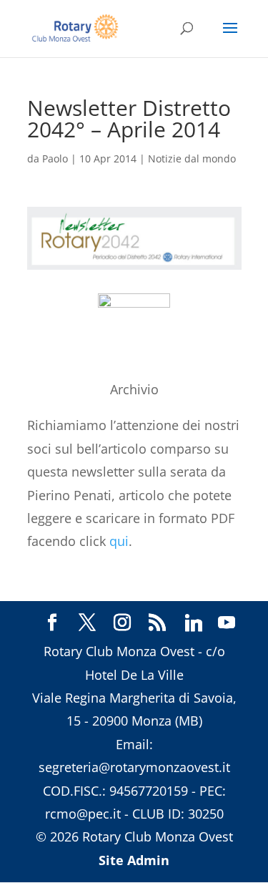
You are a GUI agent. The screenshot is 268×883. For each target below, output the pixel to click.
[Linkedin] (193, 623)
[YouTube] (226, 623)
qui (119, 541)
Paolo (55, 158)
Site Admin (134, 860)
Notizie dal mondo (192, 158)
